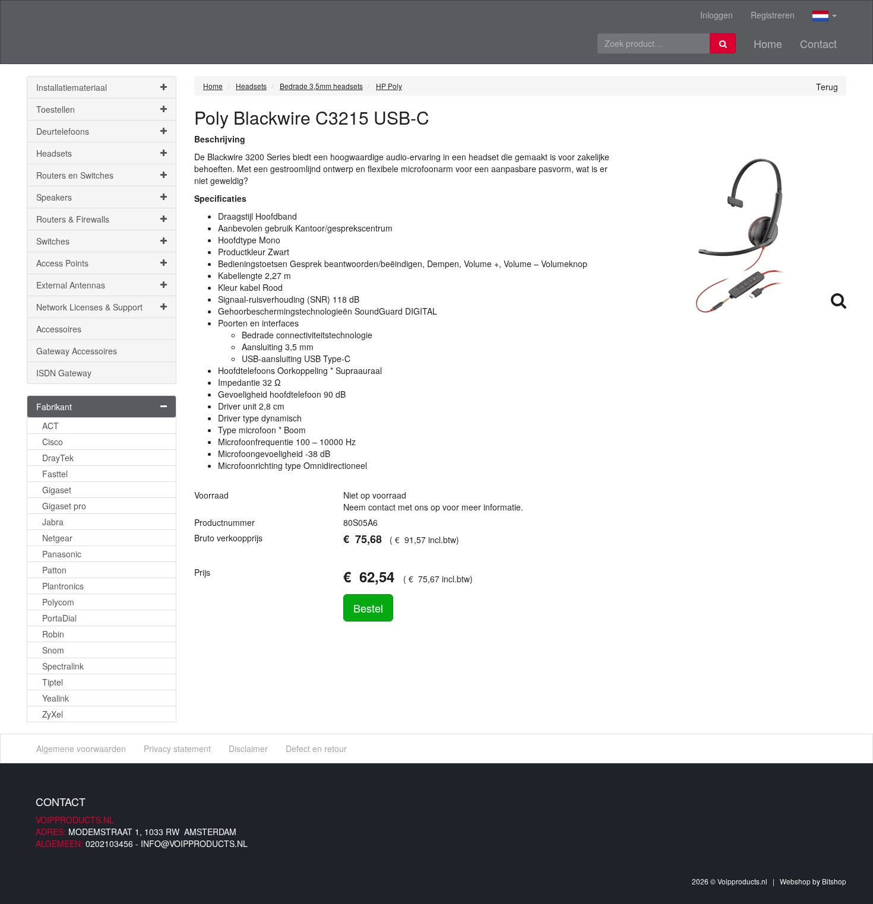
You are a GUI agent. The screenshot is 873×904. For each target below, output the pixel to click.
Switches (52, 241)
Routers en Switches (74, 175)
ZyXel (52, 714)
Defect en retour (316, 748)
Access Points (62, 263)
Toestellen (55, 109)
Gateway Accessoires (76, 351)
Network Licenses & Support (89, 307)
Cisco (52, 442)
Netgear (57, 538)
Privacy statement (177, 748)
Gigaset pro (64, 506)
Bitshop (834, 881)
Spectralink (63, 666)
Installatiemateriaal (71, 87)
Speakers (54, 197)
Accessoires (58, 329)
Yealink (55, 698)
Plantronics (63, 586)
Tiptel (52, 682)
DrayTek (58, 458)
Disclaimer (248, 748)
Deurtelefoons (62, 131)
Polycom (58, 602)
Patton (54, 570)
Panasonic (61, 554)
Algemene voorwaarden (81, 748)
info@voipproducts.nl (194, 843)
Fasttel (55, 474)
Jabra (53, 522)
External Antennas (70, 285)
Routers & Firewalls (72, 219)
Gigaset (56, 490)
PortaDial (59, 618)
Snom (53, 650)
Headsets (54, 153)
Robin (53, 634)
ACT (50, 426)
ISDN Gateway (63, 373)
